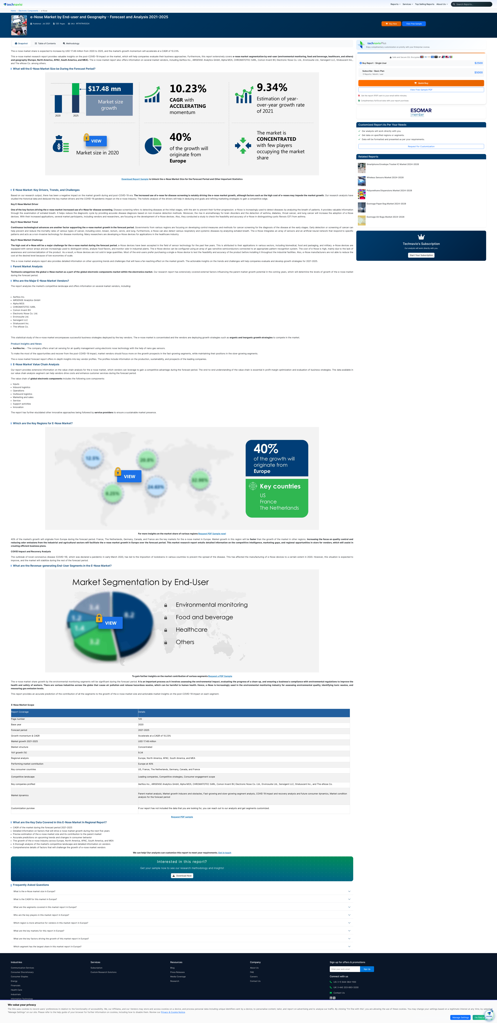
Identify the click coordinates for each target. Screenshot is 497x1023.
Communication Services (22, 968)
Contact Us (255, 981)
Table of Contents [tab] (47, 43)
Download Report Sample (135, 179)
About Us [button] (441, 4)
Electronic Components (28, 11)
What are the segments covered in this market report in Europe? (45, 907)
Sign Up (367, 969)
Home (13, 11)
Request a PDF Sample (220, 676)
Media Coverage (178, 976)
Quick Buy (423, 83)
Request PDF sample (182, 817)
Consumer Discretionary (22, 972)
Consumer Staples (19, 976)
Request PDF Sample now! (212, 533)
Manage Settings (460, 1017)
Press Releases (177, 972)
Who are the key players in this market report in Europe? (41, 915)
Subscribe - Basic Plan (373, 71)
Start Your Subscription (421, 255)
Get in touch (224, 852)
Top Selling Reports (424, 4)
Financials (15, 985)
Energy (14, 981)
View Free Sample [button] (414, 24)
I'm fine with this (483, 1017)
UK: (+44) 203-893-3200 (346, 987)
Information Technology (22, 999)
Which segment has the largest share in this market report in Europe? (47, 946)
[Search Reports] (454, 4)
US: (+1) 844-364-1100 (344, 982)
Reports (395, 4)
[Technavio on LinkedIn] (331, 998)
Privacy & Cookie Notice (173, 1012)
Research (174, 981)
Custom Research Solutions (103, 972)
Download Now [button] (184, 875)
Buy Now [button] (393, 24)
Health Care (16, 990)
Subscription (96, 968)
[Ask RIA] (489, 1015)
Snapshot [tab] (23, 43)
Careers (254, 976)
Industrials (16, 994)
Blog (172, 968)
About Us (254, 968)
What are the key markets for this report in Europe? (38, 930)
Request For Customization (421, 146)
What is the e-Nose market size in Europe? (34, 891)
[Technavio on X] (334, 998)
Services (407, 4)
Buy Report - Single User (374, 63)
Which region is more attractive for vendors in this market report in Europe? (50, 923)
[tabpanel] (182, 451)
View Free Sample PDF (421, 89)
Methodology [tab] (72, 43)
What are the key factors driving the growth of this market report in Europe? (51, 938)
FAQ (252, 972)
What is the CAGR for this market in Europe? (35, 899)
